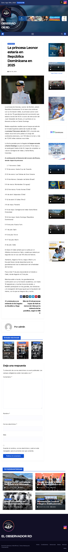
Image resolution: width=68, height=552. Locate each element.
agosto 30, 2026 (11, 487)
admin (21, 326)
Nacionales (11, 43)
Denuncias (53, 544)
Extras (59, 544)
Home (37, 544)
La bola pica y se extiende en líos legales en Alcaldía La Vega (13, 303)
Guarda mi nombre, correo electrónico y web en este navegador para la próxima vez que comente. (21, 449)
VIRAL (65, 548)
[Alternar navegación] (32, 34)
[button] (62, 34)
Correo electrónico (10, 424)
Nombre (6, 413)
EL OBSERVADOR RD (8, 23)
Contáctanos (44, 544)
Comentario (7, 377)
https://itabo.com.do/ (56, 73)
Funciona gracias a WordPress (10, 545)
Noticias (64, 544)
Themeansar (4, 547)
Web (4, 435)
